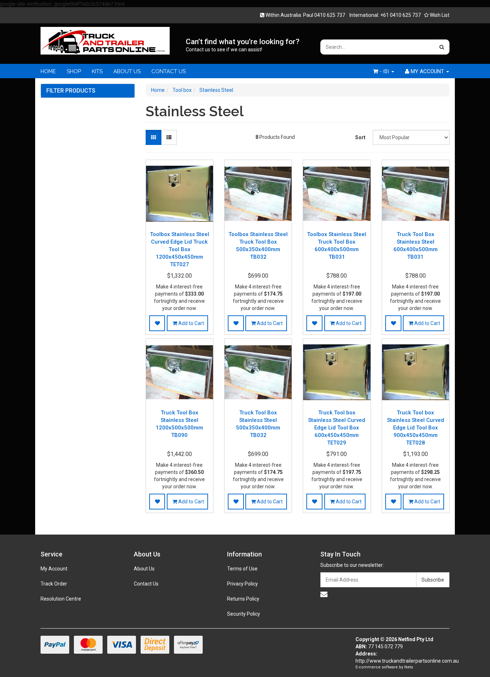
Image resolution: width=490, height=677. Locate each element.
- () (384, 71)
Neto (408, 667)
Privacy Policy (242, 584)
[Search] (441, 47)
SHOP (74, 71)
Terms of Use (242, 569)
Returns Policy (243, 599)
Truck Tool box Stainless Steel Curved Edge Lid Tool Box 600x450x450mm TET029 (336, 427)
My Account (54, 569)
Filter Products (70, 91)
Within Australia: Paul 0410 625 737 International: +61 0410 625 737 (342, 15)
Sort (360, 137)
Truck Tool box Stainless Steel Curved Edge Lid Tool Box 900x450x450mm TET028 (415, 427)
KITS (97, 71)
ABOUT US (127, 71)
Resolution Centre (61, 599)
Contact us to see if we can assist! (224, 49)
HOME (48, 71)
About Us (144, 569)
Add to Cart (190, 323)
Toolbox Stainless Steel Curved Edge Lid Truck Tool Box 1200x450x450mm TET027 (179, 249)
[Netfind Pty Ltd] (105, 38)
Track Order (54, 584)
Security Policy (243, 614)
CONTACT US (168, 71)
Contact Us (146, 584)
